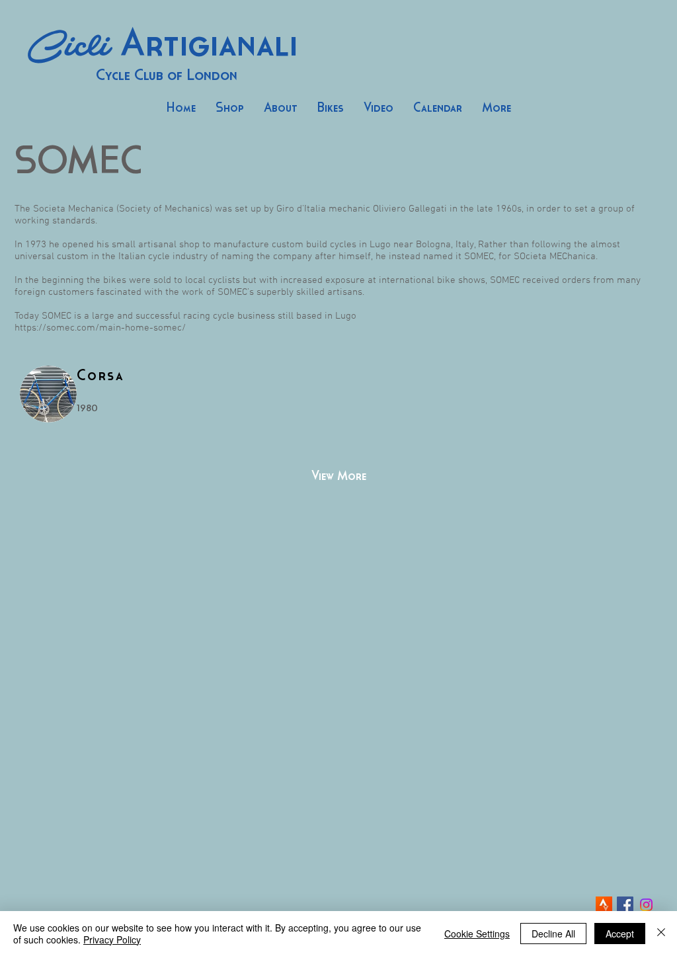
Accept (620, 933)
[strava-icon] (604, 904)
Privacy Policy (112, 939)
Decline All (553, 933)
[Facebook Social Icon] (625, 904)
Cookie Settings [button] (477, 933)
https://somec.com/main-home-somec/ (100, 328)
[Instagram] (646, 904)
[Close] (661, 933)
